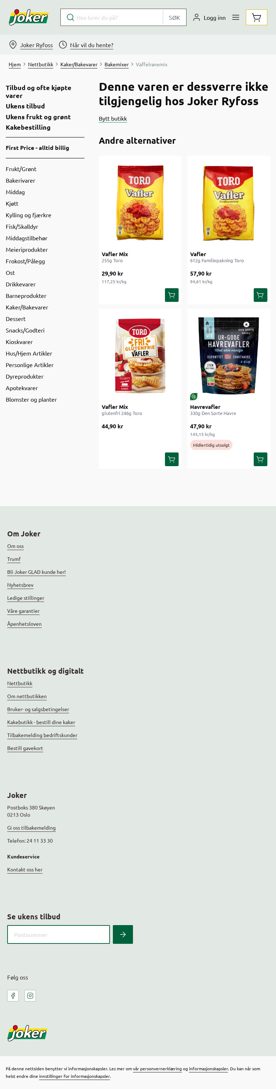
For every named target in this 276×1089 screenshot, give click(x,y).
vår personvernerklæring (157, 1068)
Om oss (15, 546)
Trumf (13, 558)
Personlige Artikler (30, 364)
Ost (10, 272)
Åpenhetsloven (24, 623)
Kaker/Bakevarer (27, 307)
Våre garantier (23, 610)
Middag (15, 191)
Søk (174, 17)
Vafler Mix (115, 254)
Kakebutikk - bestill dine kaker (41, 722)
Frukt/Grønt (21, 168)
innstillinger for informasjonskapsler (74, 1076)
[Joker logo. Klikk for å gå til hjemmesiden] (29, 17)
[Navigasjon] (235, 17)
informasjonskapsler (208, 1068)
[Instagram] (30, 995)
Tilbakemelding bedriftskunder (42, 735)
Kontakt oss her (24, 869)
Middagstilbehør (26, 237)
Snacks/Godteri (25, 330)
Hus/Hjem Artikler (29, 353)
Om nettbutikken (27, 696)
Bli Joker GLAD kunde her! (36, 571)
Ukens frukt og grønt (38, 117)
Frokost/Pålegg (25, 260)
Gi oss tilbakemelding (31, 827)
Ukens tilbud (25, 106)
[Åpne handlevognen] (256, 17)
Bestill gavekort (25, 748)
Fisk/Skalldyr (22, 226)
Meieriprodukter (27, 249)
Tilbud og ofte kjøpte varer (39, 91)
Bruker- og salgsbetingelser (38, 709)
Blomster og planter (31, 399)
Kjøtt (12, 203)
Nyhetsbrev (20, 584)
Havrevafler (205, 406)
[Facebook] (13, 995)
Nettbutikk (19, 683)
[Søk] (123, 934)
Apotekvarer (22, 387)
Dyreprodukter (24, 376)
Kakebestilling (28, 127)
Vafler (198, 254)
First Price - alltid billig (37, 147)
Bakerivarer (20, 180)
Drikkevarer (21, 283)
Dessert (16, 318)
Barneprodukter (26, 295)
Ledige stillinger (25, 597)
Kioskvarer (19, 341)
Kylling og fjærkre (28, 214)
